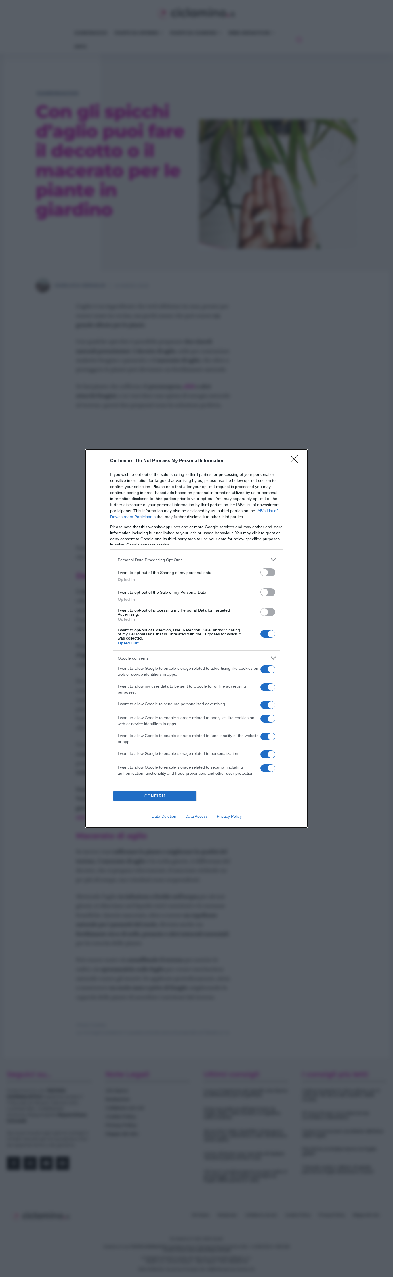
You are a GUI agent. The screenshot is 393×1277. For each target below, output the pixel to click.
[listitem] (196, 560)
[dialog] (196, 638)
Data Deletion (164, 816)
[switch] (267, 572)
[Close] (296, 460)
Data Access (196, 816)
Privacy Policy (229, 816)
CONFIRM (155, 796)
